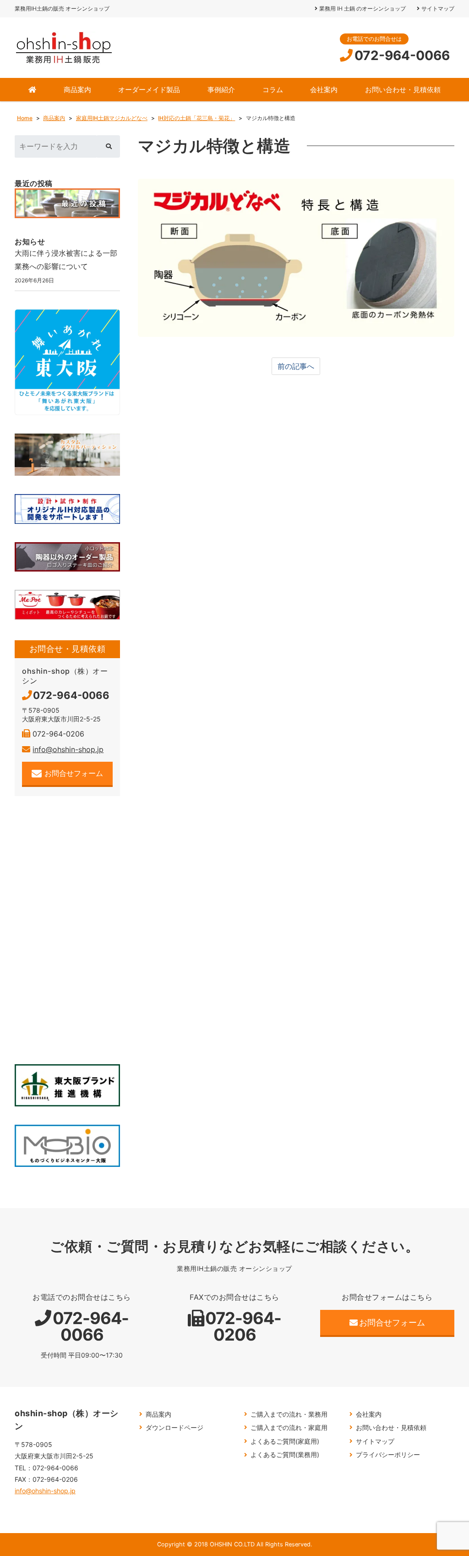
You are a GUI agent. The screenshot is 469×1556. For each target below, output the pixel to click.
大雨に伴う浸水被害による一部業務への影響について (66, 259)
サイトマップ (437, 8)
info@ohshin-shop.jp (68, 749)
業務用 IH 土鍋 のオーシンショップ (362, 8)
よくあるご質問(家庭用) (285, 1441)
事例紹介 (221, 89)
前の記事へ (296, 366)
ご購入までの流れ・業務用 (289, 1414)
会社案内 (324, 89)
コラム (272, 89)
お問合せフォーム (73, 773)
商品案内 (77, 89)
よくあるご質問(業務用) (285, 1454)
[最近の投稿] (67, 203)
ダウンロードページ (174, 1427)
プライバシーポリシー (388, 1454)
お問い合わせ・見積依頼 (403, 89)
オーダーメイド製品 (149, 89)
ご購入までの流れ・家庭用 (289, 1427)
